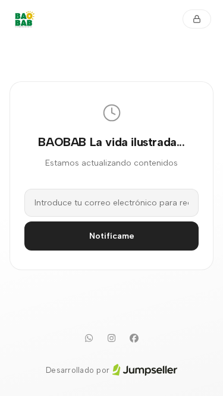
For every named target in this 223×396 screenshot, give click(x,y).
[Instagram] (112, 338)
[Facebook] (134, 338)
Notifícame (111, 236)
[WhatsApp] (89, 338)
